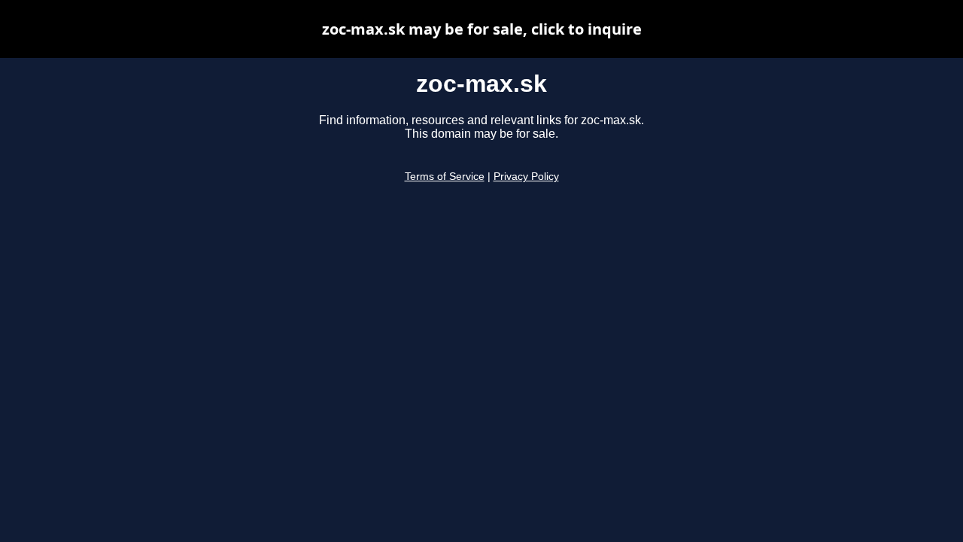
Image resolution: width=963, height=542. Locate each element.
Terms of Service (445, 176)
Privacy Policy (526, 176)
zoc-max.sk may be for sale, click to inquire (482, 29)
